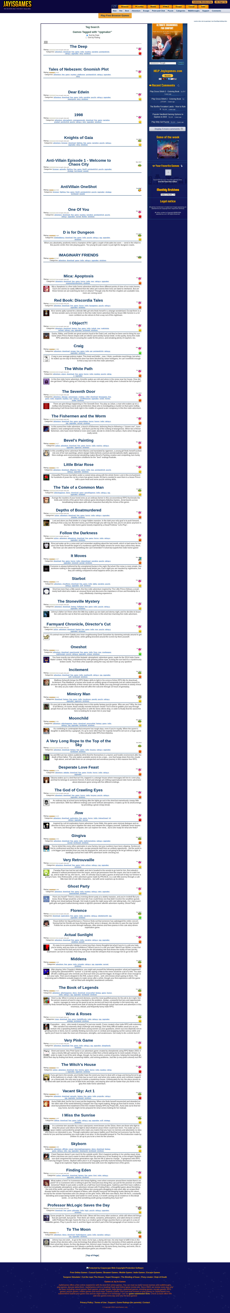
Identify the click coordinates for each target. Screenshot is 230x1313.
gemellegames (89, 493)
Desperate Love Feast (79, 767)
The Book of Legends (78, 987)
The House (99, 1277)
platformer (81, 74)
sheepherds (106, 1046)
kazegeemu (93, 306)
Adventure (136, 11)
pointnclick (65, 122)
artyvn (63, 374)
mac (92, 281)
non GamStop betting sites (219, 21)
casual (71, 1149)
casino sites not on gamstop (202, 21)
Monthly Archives (168, 190)
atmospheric (67, 120)
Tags (114, 7)
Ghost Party (79, 886)
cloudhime (66, 584)
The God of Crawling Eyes (79, 790)
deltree (56, 1120)
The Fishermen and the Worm (79, 416)
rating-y (100, 74)
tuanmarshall (74, 893)
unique (89, 654)
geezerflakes (83, 421)
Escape (146, 11)
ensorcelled (91, 723)
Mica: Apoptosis (79, 276)
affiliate (65, 1149)
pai (91, 351)
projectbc (100, 1096)
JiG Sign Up (221, 2)
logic (87, 1210)
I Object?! (79, 323)
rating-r (67, 53)
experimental (74, 652)
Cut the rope (87, 1277)
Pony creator (147, 1277)
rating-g (107, 351)
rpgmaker (74, 53)
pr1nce (88, 865)
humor (97, 421)
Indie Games (139, 1272)
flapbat (78, 629)
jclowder (81, 964)
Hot (120, 11)
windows (87, 53)
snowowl (75, 563)
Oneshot (78, 647)
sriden (102, 399)
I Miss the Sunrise (78, 1115)
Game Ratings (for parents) (129, 1302)
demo (68, 493)
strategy (70, 171)
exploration (74, 818)
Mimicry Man (78, 694)
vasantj (85, 171)
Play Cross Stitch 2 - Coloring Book (164, 91)
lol (110, 818)
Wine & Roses (79, 1014)
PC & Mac (139, 7)
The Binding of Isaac (130, 1277)
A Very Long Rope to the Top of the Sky (78, 743)
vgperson (78, 447)
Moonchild (78, 718)
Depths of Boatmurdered (78, 510)
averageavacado (79, 120)
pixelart (57, 122)
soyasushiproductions (74, 283)
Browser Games (110, 1272)
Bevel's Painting (79, 440)
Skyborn (78, 1144)
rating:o (88, 260)
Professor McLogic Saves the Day (79, 1205)
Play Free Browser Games (115, 15)
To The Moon (79, 1229)
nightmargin (60, 654)
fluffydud (80, 607)
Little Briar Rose (79, 464)
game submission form (139, 1294)
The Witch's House (78, 1064)
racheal (61, 330)
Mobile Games (125, 1272)
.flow (78, 813)
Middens (78, 959)
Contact (146, 1302)
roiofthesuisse (85, 399)
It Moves (78, 556)
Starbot (78, 578)
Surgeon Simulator (71, 1277)
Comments (216, 11)
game (77, 52)
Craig (78, 346)
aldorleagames (59, 493)
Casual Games (95, 1272)
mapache (58, 399)
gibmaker (75, 1210)
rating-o (98, 281)
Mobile (153, 7)
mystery (88, 52)
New (115, 11)
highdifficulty (82, 1019)
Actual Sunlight (78, 935)
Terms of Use (100, 1302)
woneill (81, 942)
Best (127, 11)
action (57, 446)
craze (57, 1019)
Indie (203, 7)
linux (95, 652)
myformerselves (90, 841)
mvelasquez (106, 652)
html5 (84, 169)
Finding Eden (78, 1170)
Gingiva (79, 835)
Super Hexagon (112, 1277)
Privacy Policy (86, 1302)
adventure (58, 52)
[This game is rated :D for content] (140, 353)
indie (82, 52)
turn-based (78, 171)
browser (64, 143)
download (67, 52)
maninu (99, 446)
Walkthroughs (194, 11)
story (81, 53)
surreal (78, 217)
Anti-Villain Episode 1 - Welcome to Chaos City (78, 162)
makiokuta (105, 328)
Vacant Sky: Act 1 (79, 1091)
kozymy (93, 750)
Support (205, 11)
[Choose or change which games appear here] (181, 166)
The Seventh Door (78, 391)
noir (70, 399)
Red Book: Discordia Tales (78, 300)
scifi (81, 586)
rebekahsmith (103, 916)
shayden (74, 517)
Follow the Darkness (79, 533)
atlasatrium (72, 538)
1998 (78, 115)
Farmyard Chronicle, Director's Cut (79, 624)
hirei (95, 1175)
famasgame (103, 397)
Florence (79, 910)
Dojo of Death (160, 1277)
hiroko (89, 772)
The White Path (79, 369)
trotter (74, 400)
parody (94, 699)
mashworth (88, 675)
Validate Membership (202, 2)
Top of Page (92, 1255)
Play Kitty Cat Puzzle (160, 122)
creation (81, 397)
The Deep (78, 46)
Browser (125, 7)
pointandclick (104, 52)
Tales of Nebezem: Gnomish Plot (79, 69)
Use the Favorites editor (167, 182)
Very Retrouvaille (78, 860)
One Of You (78, 209)
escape (73, 351)
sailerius (78, 1177)
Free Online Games (78, 1272)
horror (83, 281)
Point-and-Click (158, 11)
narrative (95, 52)
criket (87, 397)
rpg (100, 238)
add (168, 172)
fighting (79, 143)
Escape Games (153, 1272)
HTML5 (166, 7)
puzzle (93, 97)
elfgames (73, 470)
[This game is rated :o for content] (140, 77)
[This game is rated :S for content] (140, 284)
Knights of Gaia (78, 137)
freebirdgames (81, 1235)
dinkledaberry (59, 238)
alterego (65, 397)
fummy (81, 1070)
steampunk (72, 99)
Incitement (78, 670)
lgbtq (95, 584)
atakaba (66, 772)
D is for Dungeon (78, 232)
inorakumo (87, 699)
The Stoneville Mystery (79, 601)
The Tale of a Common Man (79, 487)
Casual (191, 7)
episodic (63, 169)
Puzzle (170, 11)
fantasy (74, 328)
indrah (93, 328)
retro (84, 122)
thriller (84, 217)
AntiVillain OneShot (79, 187)
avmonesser (73, 397)
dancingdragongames (82, 1149)
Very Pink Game (78, 1040)
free (73, 52)
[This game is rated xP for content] (140, 54)
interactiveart (86, 561)
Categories (180, 11)
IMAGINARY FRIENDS (78, 255)
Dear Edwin (78, 92)
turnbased (74, 194)
